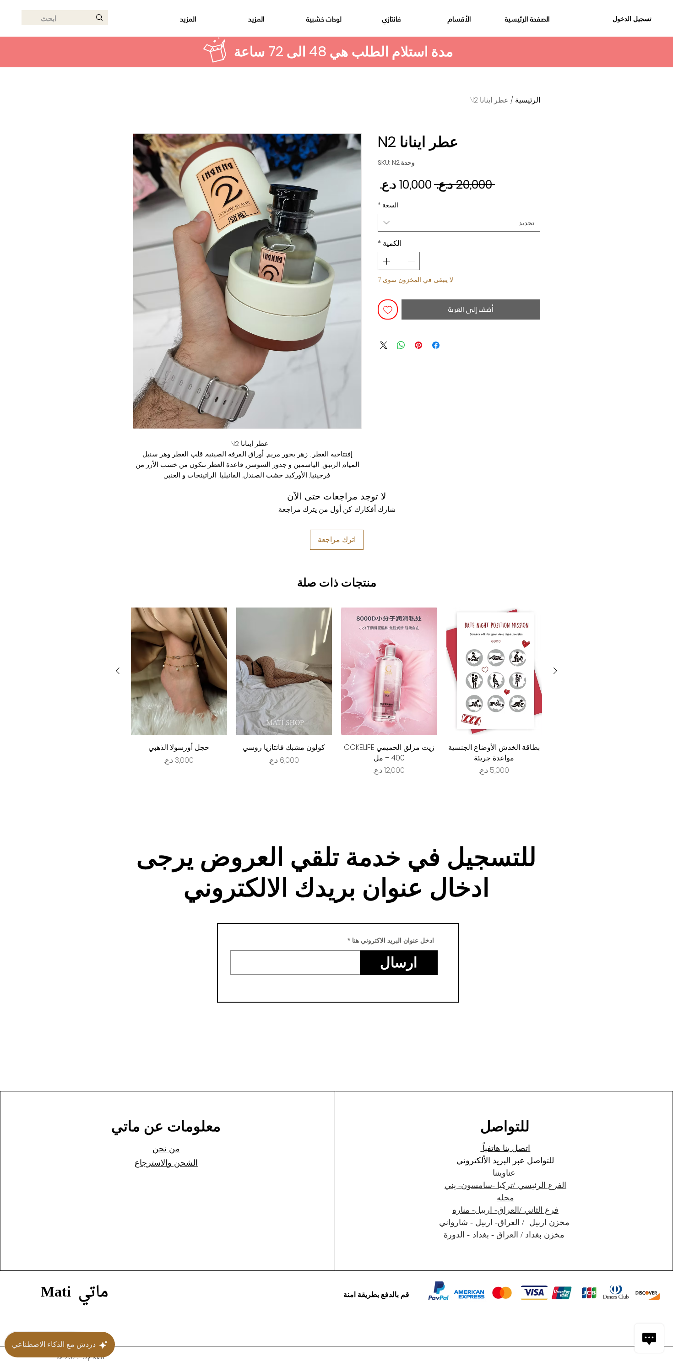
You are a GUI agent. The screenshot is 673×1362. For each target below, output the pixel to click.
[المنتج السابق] (555, 670)
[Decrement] (412, 261)
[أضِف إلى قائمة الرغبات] (388, 309)
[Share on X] (383, 345)
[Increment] (385, 261)
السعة (388, 205)
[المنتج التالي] (117, 670)
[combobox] (459, 223)
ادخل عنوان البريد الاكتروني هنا (393, 940)
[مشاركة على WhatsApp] (401, 345)
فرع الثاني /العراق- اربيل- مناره (505, 1210)
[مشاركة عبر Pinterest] (418, 345)
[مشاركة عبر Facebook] (435, 345)
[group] (336, 691)
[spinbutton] (399, 261)
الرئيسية (527, 100)
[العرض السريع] (494, 671)
